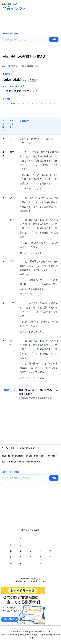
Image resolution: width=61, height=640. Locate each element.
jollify (43, 456)
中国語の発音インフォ (40, 631)
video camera (33, 462)
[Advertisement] (23, 19)
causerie (6, 456)
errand (29, 456)
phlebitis (51, 456)
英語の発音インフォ (19, 631)
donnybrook (18, 456)
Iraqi (36, 456)
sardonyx (11, 462)
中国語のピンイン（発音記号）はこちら (30, 581)
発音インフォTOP (9, 634)
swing (21, 462)
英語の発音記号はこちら (30, 579)
